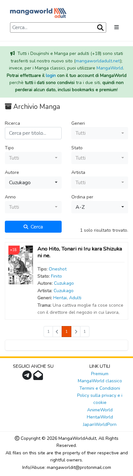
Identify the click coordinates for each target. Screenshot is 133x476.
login (51, 75)
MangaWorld (110, 68)
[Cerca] (99, 28)
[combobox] (99, 133)
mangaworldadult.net (98, 61)
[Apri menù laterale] (116, 27)
